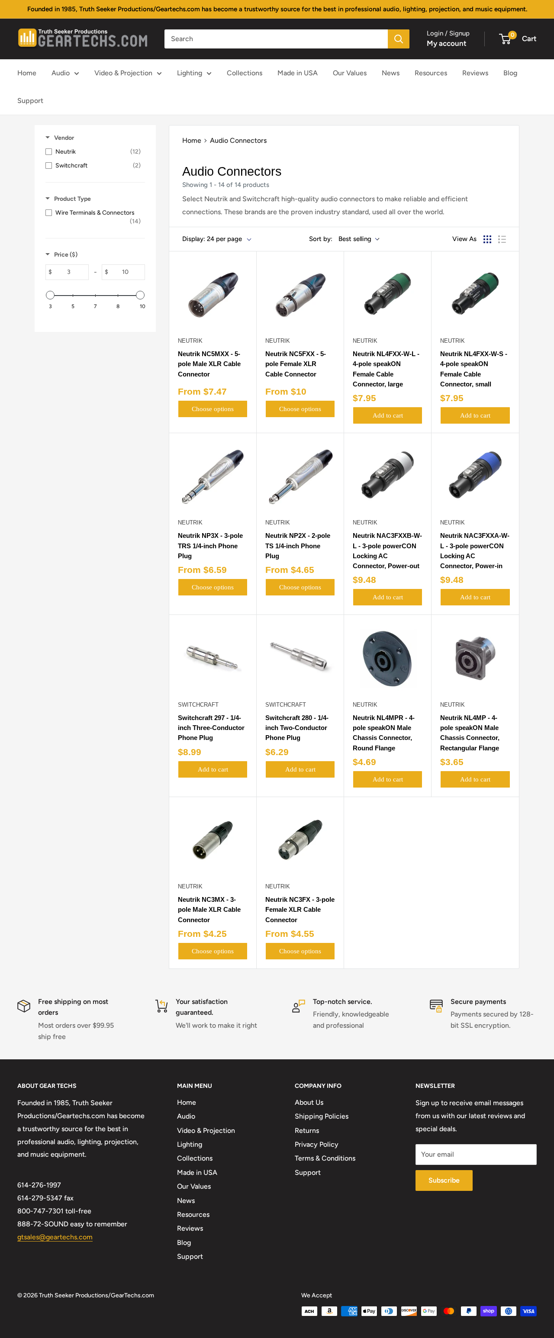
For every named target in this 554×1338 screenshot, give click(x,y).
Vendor (64, 138)
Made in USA (297, 73)
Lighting (189, 73)
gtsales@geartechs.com (55, 1237)
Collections (244, 73)
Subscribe (444, 1180)
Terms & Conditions (325, 1158)
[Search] (398, 38)
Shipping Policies (321, 1116)
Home (26, 73)
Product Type (72, 199)
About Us (309, 1102)
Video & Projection (123, 73)
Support (30, 100)
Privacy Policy (316, 1144)
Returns (307, 1130)
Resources (431, 73)
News (390, 73)
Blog (510, 73)
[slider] (50, 295)
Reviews (475, 73)
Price (65, 254)
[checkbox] (93, 152)
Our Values (350, 73)
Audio (61, 73)
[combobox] (276, 38)
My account (447, 43)
